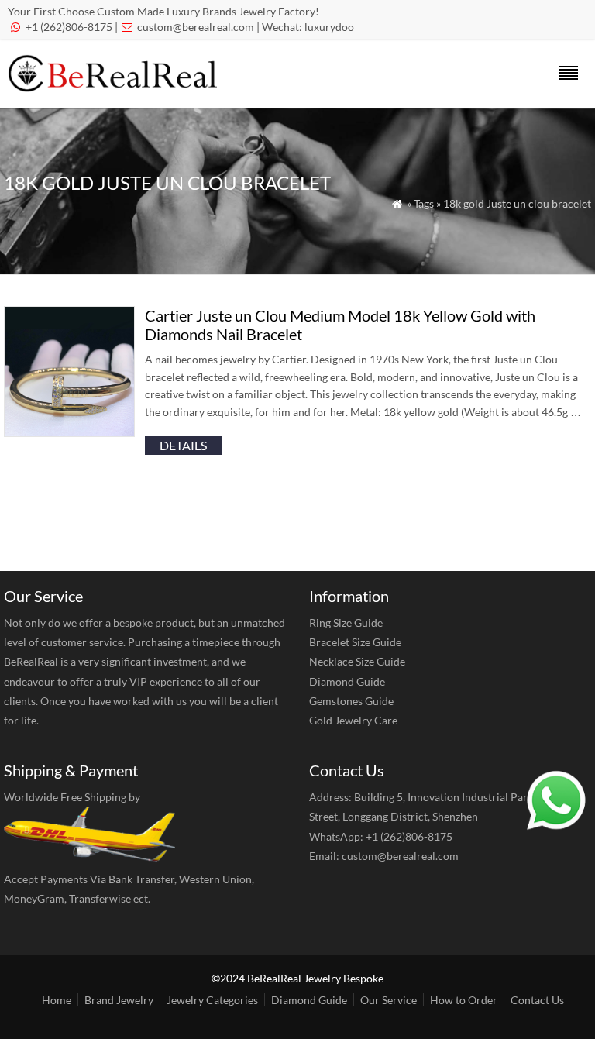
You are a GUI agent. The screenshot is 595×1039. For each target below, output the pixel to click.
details (183, 445)
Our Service (388, 999)
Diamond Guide (347, 681)
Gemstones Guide (351, 700)
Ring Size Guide (346, 622)
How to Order (463, 999)
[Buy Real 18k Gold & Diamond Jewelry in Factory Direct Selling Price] (116, 88)
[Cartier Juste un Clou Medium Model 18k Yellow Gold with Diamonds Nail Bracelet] (69, 432)
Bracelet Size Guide (355, 642)
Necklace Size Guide (357, 661)
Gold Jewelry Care (353, 720)
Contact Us (537, 999)
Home (56, 999)
